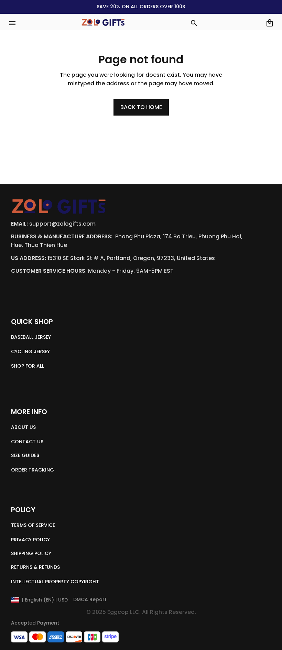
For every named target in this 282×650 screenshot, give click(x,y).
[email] (62, 224)
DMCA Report (90, 599)
